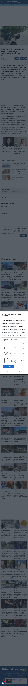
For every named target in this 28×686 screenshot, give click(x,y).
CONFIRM (8, 366)
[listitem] (14, 340)
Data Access (14, 371)
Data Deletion (6, 371)
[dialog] (14, 343)
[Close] (25, 314)
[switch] (22, 343)
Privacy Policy (22, 371)
